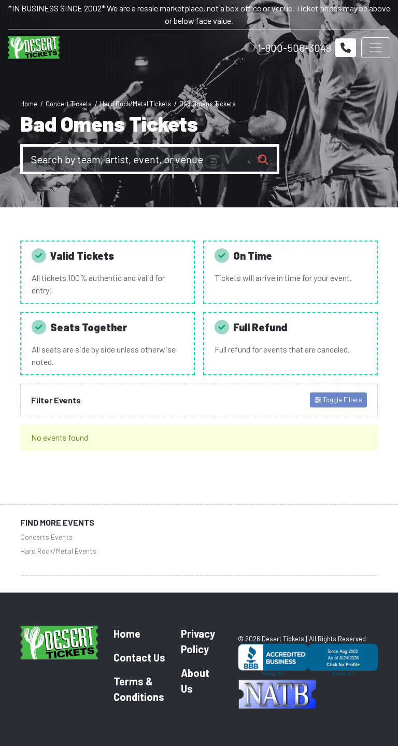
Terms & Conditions (138, 689)
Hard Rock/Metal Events (58, 550)
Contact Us (139, 657)
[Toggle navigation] (375, 47)
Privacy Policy (198, 641)
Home (126, 633)
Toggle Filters (341, 400)
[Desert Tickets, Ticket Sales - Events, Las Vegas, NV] (308, 661)
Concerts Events (46, 536)
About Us (195, 681)
